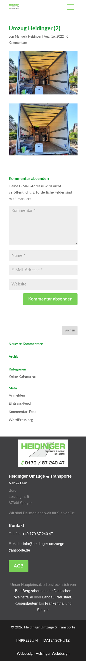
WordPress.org (21, 420)
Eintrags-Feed (20, 403)
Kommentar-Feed (22, 412)
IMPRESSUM (27, 640)
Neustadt (63, 597)
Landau (48, 597)
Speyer (42, 610)
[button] (8, 652)
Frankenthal (54, 603)
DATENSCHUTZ (56, 640)
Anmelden (17, 395)
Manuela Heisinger (28, 36)
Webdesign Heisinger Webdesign (43, 653)
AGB (18, 566)
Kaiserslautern (27, 603)
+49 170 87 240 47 (37, 534)
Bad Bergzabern (28, 591)
